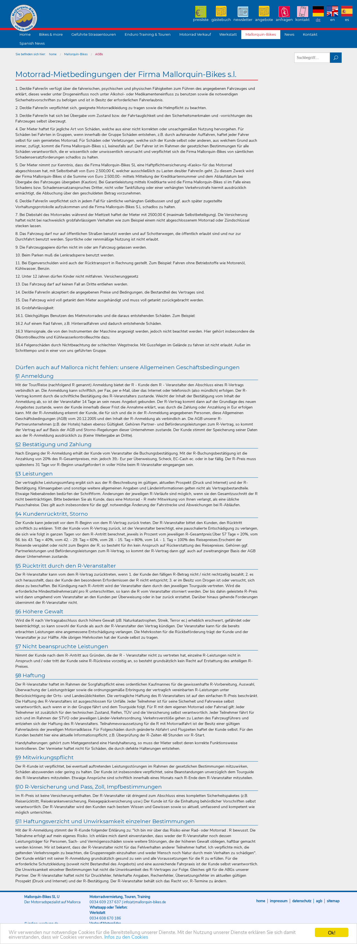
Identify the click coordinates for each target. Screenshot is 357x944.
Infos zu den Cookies (126, 937)
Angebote (264, 20)
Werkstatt (228, 34)
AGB (319, 901)
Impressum (279, 901)
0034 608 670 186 (105, 918)
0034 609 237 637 (105, 902)
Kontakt (302, 20)
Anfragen (284, 20)
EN (332, 20)
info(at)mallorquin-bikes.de (145, 902)
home (53, 54)
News (289, 34)
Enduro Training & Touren (148, 34)
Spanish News (32, 43)
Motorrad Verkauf (195, 34)
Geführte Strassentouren (93, 34)
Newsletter (242, 20)
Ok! (332, 932)
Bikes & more (51, 34)
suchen (336, 57)
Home (25, 34)
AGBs (99, 54)
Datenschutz (301, 901)
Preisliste (201, 20)
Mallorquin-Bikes (56, 18)
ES (347, 20)
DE (318, 20)
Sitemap (333, 901)
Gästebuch (221, 20)
